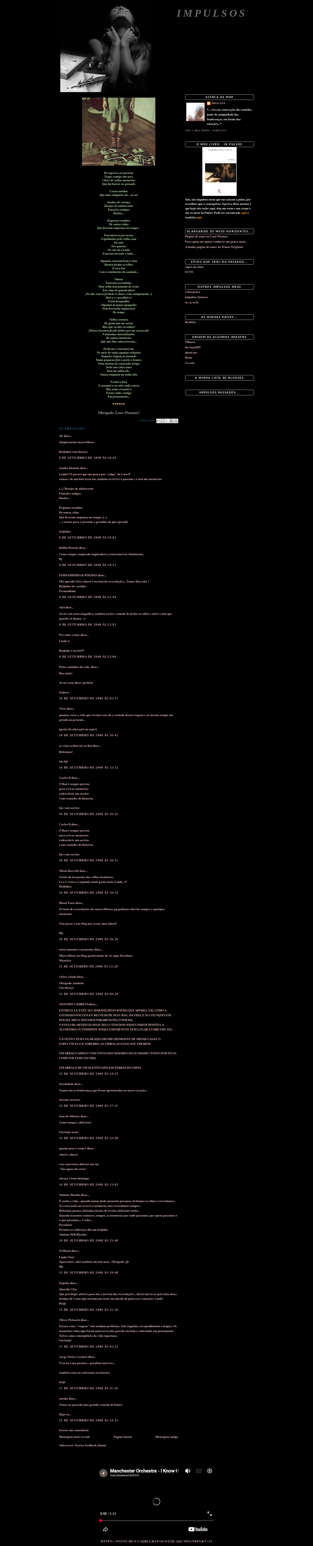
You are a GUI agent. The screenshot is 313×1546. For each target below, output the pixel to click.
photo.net (191, 352)
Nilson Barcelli (69, 871)
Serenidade (66, 1084)
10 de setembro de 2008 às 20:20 (88, 939)
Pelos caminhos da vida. (74, 667)
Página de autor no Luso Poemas (206, 236)
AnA (62, 607)
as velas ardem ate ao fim (75, 745)
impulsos (218, 103)
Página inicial (123, 1437)
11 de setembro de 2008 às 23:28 (88, 966)
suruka (63, 1398)
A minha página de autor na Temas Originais (214, 247)
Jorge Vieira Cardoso (73, 1357)
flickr (188, 357)
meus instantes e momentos (76, 949)
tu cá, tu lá (191, 302)
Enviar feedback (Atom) (90, 1445)
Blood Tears (67, 903)
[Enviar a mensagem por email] (158, 421)
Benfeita (190, 322)
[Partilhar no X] (167, 421)
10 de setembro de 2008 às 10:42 (88, 735)
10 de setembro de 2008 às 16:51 (88, 814)
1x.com (190, 363)
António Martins (69, 1195)
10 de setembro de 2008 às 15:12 (88, 767)
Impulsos (212, 13)
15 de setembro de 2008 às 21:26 (88, 1309)
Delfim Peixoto (68, 547)
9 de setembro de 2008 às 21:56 (87, 597)
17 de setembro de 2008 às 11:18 (88, 1388)
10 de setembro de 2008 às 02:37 (88, 698)
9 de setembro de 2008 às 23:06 (87, 656)
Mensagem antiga (166, 1437)
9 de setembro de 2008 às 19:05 (87, 537)
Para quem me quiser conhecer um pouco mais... (216, 241)
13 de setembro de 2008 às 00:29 (88, 994)
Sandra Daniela (69, 468)
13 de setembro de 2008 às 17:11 (88, 1105)
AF (61, 436)
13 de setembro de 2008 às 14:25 (88, 1073)
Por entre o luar (69, 635)
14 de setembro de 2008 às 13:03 (88, 1184)
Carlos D (65, 778)
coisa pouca (192, 292)
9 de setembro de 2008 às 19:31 (87, 565)
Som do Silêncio (69, 1116)
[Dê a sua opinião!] (163, 421)
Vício (62, 708)
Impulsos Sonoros (196, 297)
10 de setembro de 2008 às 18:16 (88, 892)
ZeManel (65, 1250)
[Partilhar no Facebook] (171, 421)
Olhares (190, 342)
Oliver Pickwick (69, 1320)
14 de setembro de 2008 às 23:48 (88, 1240)
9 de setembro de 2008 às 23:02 (87, 624)
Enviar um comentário (74, 1430)
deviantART (193, 347)
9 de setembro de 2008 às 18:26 (87, 457)
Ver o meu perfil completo (206, 130)
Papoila (64, 1283)
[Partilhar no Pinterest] (176, 421)
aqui (244, 212)
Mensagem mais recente (74, 1437)
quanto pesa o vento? (72, 1148)
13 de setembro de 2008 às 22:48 (88, 1138)
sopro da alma (194, 267)
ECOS (189, 272)
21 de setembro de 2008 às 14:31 (88, 1420)
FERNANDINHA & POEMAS (78, 575)
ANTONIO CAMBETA (73, 1004)
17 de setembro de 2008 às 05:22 (88, 1346)
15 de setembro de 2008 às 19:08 (88, 1272)
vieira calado (67, 976)
